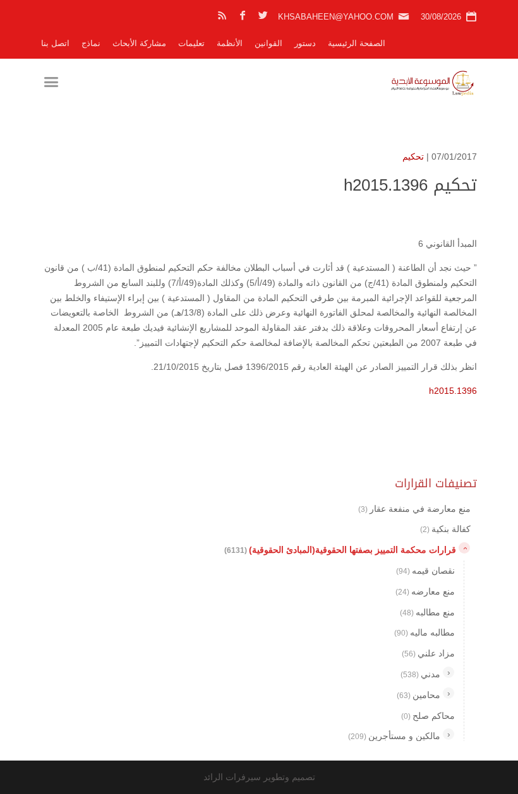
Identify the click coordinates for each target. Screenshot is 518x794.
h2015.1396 (453, 391)
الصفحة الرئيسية (356, 43)
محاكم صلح (428, 716)
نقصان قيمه (425, 571)
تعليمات (191, 43)
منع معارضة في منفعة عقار (414, 509)
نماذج (90, 43)
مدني (420, 674)
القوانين (268, 43)
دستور (305, 43)
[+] (448, 672)
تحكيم (413, 156)
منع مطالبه (427, 612)
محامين (418, 695)
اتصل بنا (55, 43)
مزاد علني (428, 653)
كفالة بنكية (445, 529)
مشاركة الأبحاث (139, 43)
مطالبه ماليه (424, 632)
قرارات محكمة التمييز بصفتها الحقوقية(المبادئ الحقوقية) (340, 550)
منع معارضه (425, 591)
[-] (464, 548)
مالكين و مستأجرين (394, 736)
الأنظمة (230, 43)
